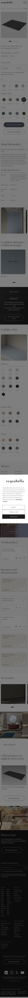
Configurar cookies (14, 512)
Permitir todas (13, 516)
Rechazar (13, 507)
